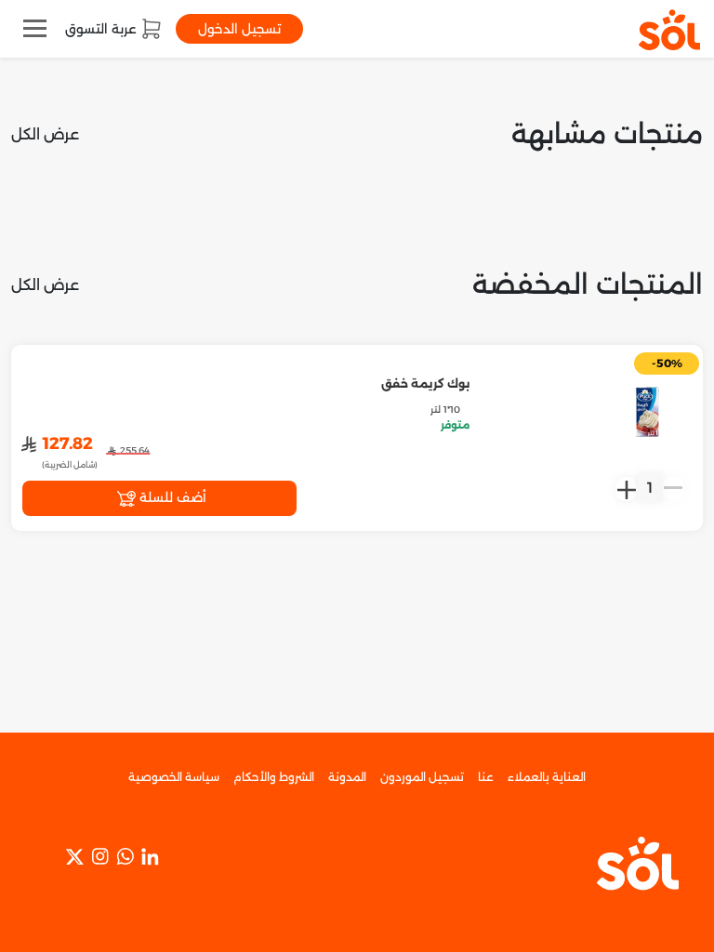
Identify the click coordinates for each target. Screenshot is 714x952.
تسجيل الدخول (239, 28)
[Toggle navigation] (35, 28)
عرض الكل (45, 134)
